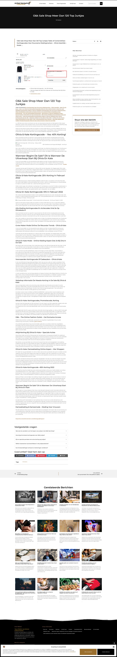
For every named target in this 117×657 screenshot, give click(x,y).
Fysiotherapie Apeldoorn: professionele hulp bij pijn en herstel (87, 81)
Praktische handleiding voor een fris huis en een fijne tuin (86, 74)
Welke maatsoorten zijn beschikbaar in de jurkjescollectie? (41, 443)
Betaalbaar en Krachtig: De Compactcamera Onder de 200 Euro (24, 534)
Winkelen (58, 20)
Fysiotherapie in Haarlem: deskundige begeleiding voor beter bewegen (87, 60)
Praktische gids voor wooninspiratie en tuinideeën (84, 106)
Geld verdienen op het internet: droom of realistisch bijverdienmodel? (59, 633)
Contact (81, 3)
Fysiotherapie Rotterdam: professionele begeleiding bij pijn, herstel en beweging (87, 91)
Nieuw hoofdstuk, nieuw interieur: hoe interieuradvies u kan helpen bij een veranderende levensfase (87, 100)
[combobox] (94, 3)
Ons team (51, 629)
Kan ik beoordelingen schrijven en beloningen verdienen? (41, 447)
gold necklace (38, 321)
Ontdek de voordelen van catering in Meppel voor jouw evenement (69, 592)
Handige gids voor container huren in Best (69, 563)
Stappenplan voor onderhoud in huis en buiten (84, 87)
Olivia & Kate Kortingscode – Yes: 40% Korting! (41, 88)
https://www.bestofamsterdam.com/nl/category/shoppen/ (30, 418)
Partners (51, 3)
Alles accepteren (88, 651)
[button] (113, 647)
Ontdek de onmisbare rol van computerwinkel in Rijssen (89, 563)
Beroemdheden (87, 629)
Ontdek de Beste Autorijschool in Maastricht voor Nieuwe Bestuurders (91, 505)
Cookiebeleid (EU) (78, 629)
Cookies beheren (106, 651)
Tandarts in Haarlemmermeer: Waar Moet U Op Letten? (91, 534)
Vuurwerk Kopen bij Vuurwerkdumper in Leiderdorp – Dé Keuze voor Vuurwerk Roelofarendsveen (25, 593)
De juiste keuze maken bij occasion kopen (82, 68)
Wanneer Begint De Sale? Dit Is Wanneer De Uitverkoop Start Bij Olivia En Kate (47, 91)
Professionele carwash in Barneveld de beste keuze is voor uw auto (91, 592)
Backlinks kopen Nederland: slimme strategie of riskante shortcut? (67, 631)
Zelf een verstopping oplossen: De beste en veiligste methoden (85, 56)
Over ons (45, 629)
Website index (46, 631)
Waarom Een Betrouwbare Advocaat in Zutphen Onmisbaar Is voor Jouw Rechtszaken (47, 505)
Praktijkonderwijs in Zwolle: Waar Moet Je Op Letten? (47, 563)
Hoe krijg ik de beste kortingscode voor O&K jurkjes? (41, 435)
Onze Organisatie (61, 3)
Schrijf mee (73, 3)
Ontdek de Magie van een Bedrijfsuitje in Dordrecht (69, 505)
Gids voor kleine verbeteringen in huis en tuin (83, 77)
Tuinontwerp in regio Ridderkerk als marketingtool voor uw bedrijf (87, 64)
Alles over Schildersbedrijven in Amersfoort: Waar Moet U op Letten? (24, 563)
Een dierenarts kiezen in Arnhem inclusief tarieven (84, 71)
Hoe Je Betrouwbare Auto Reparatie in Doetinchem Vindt (24, 505)
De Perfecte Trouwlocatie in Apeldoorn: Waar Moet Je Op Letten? (69, 534)
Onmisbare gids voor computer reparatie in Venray (45, 592)
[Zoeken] (101, 3)
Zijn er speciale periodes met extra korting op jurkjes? (41, 439)
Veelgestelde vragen (35, 93)
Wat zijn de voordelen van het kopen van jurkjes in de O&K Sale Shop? (41, 431)
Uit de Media (42, 3)
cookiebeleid (71, 651)
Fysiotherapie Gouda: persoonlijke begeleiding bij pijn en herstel (86, 95)
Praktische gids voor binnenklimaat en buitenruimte (85, 84)
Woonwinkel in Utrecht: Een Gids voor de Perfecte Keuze (46, 534)
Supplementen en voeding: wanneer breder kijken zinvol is (86, 103)
